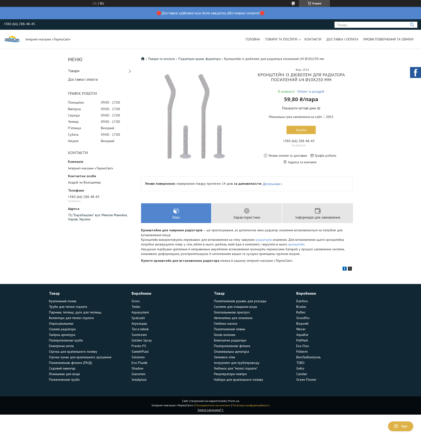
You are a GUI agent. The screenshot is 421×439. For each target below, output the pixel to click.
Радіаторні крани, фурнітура (200, 58)
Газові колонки (224, 334)
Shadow (137, 368)
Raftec (301, 312)
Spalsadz (138, 318)
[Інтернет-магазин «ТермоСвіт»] (12, 39)
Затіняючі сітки (224, 357)
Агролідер (139, 323)
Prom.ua (233, 401)
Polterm (302, 351)
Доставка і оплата (342, 39)
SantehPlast (140, 351)
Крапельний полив (62, 301)
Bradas (301, 306)
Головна (253, 39)
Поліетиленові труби (64, 379)
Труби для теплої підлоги (68, 306)
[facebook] (345, 269)
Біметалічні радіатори (230, 340)
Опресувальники (61, 323)
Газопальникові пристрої (232, 312)
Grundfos (303, 318)
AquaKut (302, 334)
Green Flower (306, 379)
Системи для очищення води (235, 306)
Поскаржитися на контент (212, 405)
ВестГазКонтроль (308, 357)
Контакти (313, 39)
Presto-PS (139, 346)
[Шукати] (411, 25)
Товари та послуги (281, 39)
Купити (301, 130)
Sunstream (139, 334)
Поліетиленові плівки (229, 329)
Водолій (302, 323)
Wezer (301, 329)
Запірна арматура (62, 334)
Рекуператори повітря (230, 374)
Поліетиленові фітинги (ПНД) (70, 363)
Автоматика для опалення (233, 318)
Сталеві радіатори (62, 329)
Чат (404, 426)
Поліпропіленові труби (66, 340)
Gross (136, 301)
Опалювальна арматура (231, 351)
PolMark (302, 340)
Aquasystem (140, 312)
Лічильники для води (64, 374)
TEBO (300, 363)
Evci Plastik (139, 363)
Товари (73, 70)
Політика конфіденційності (250, 405)
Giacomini (138, 374)
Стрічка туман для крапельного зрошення (80, 357)
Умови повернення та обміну (388, 39)
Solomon (138, 357)
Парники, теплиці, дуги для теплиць (75, 312)
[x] (350, 269)
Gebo (300, 368)
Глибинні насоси (225, 323)
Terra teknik (140, 329)
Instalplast (139, 379)
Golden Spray (142, 340)
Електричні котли (61, 346)
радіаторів (264, 239)
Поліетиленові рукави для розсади (240, 301)
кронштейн (296, 244)
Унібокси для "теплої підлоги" (236, 368)
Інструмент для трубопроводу (236, 363)
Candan (301, 374)
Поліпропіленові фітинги (232, 346)
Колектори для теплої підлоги (71, 318)
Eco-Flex (302, 346)
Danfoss (302, 301)
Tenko (136, 306)
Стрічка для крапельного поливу (73, 351)
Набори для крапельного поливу (238, 379)
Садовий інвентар (62, 368)
